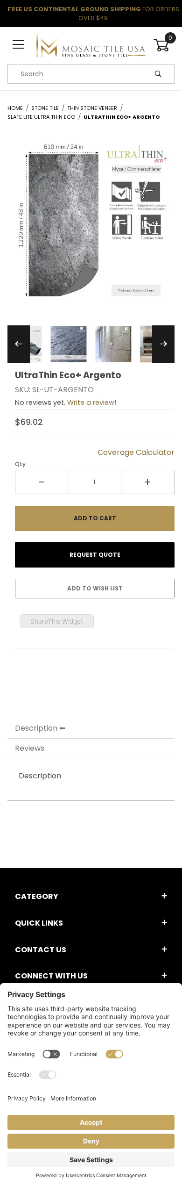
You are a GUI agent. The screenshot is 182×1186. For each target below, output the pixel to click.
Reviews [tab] (29, 748)
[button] (68, 344)
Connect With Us (51, 975)
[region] (91, 344)
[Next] (163, 344)
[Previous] (18, 344)
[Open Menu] (18, 45)
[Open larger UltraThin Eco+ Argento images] (91, 226)
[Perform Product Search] (158, 74)
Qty (20, 464)
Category (36, 896)
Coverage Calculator (136, 452)
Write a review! (91, 402)
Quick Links (39, 923)
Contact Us (40, 949)
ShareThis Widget (56, 621)
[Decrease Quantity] (41, 482)
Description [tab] (36, 728)
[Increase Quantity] (148, 482)
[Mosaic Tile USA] (90, 45)
